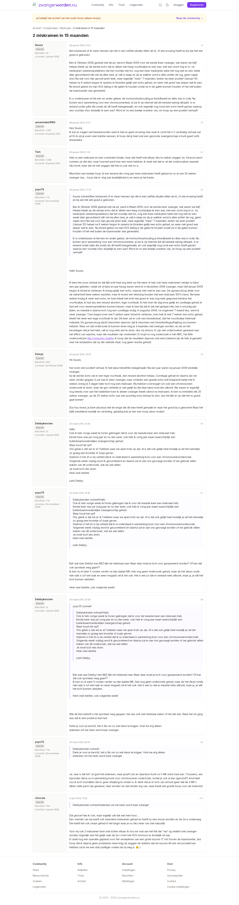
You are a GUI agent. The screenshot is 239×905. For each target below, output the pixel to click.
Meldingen (128, 881)
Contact (171, 881)
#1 (202, 45)
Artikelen (83, 869)
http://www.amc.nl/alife (100, 338)
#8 (202, 599)
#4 (202, 189)
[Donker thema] (167, 5)
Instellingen (128, 869)
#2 (202, 122)
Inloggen (179, 4)
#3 (202, 152)
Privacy (171, 869)
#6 (202, 423)
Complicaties (50, 28)
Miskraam (65, 28)
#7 (202, 493)
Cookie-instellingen (178, 886)
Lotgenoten (136, 4)
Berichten (127, 875)
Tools (121, 4)
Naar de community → (189, 18)
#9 (202, 742)
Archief (37, 28)
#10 (201, 798)
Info (111, 4)
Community (98, 4)
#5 (202, 354)
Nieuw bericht (41, 875)
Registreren (196, 4)
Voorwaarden (175, 875)
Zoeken (37, 881)
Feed (36, 869)
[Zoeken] (160, 5)
